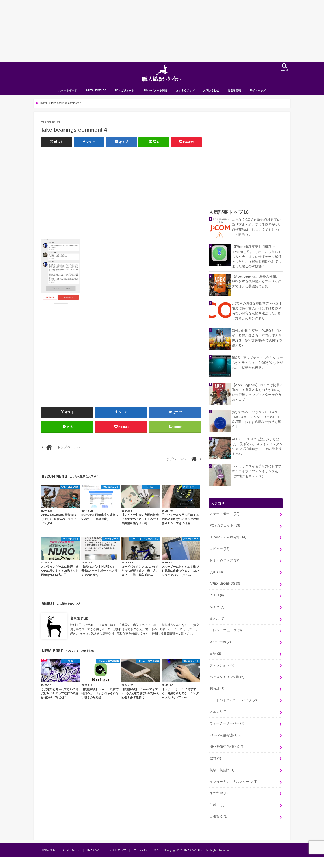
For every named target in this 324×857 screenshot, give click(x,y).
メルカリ (219, 711)
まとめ (217, 618)
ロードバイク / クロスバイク (233, 700)
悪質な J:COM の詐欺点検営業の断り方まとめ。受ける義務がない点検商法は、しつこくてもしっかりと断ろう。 (256, 227)
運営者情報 (234, 90)
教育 (215, 758)
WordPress (220, 642)
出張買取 (219, 816)
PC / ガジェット (124, 90)
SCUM (217, 607)
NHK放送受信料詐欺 (227, 746)
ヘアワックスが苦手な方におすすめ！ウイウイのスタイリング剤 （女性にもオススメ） (256, 471)
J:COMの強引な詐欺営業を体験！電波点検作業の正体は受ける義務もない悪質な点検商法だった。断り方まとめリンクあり (257, 311)
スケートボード (67, 90)
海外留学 (219, 793)
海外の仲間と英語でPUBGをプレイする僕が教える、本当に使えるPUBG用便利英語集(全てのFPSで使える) (257, 338)
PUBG (217, 595)
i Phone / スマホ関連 (155, 90)
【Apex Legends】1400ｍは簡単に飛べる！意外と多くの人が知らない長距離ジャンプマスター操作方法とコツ (257, 392)
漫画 (216, 572)
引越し (217, 805)
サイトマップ (258, 90)
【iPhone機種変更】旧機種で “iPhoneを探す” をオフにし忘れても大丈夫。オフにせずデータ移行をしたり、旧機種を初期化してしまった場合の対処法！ (256, 256)
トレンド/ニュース (226, 630)
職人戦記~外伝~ (194, 850)
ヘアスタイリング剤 (227, 677)
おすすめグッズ (185, 90)
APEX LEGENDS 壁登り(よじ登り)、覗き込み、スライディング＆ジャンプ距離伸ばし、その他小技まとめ (257, 446)
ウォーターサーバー (227, 723)
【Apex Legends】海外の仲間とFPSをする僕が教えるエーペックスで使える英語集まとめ (256, 281)
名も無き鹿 (79, 618)
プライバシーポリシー (147, 850)
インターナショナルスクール (233, 781)
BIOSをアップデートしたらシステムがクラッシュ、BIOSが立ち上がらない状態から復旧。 (257, 362)
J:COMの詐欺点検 (226, 735)
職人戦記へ (94, 850)
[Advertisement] (132, 31)
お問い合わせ (211, 90)
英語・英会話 (222, 770)
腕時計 (217, 688)
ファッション (222, 665)
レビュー (219, 549)
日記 (215, 653)
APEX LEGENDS (96, 90)
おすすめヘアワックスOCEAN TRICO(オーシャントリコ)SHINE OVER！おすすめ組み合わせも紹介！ (256, 419)
